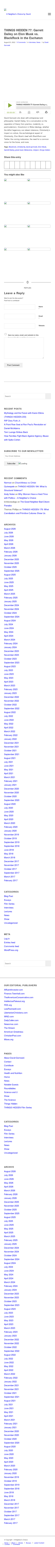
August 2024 (10, 620)
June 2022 (9, 719)
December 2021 (11, 742)
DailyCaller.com (11, 1020)
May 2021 (8, 769)
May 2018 (8, 853)
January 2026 (10, 555)
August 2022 (10, 712)
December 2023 (11, 650)
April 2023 (8, 681)
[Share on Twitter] (12, 165)
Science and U (11, 1092)
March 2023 (9, 685)
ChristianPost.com (12, 1035)
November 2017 (11, 865)
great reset (19, 150)
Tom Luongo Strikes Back (16, 431)
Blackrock (12, 147)
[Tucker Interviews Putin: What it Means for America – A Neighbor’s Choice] (39, 259)
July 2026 (8, 532)
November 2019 (11, 834)
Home (7, 1076)
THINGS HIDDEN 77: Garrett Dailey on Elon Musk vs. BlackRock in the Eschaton (23, 34)
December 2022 (11, 696)
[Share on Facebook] (6, 165)
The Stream (9, 1027)
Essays (7, 899)
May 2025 (8, 586)
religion (36, 150)
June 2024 (9, 628)
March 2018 (9, 857)
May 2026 (8, 540)
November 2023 (11, 654)
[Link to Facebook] (36, 1540)
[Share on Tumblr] (32, 165)
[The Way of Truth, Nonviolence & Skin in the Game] (15, 236)
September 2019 (11, 842)
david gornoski (31, 147)
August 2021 (10, 758)
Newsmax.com (11, 1024)
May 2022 (8, 723)
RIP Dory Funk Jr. (12, 420)
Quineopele (9, 486)
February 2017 (10, 880)
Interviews (32, 42)
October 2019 (10, 838)
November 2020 (11, 792)
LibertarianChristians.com (16, 1012)
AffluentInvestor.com (13, 989)
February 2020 (10, 826)
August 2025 (10, 574)
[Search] (43, 14)
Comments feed (11, 946)
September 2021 (11, 754)
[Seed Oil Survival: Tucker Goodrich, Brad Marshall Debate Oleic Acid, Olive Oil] (15, 190)
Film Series (9, 903)
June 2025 (9, 582)
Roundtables (10, 1088)
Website (42, 325)
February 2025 (10, 597)
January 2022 (10, 738)
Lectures (8, 911)
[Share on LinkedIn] (27, 165)
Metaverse (28, 150)
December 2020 (11, 788)
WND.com (9, 1016)
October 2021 (10, 750)
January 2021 (10, 784)
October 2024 (10, 612)
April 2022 (8, 727)
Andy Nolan (9, 493)
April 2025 (8, 589)
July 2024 (8, 624)
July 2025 (8, 578)
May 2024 (8, 631)
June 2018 (9, 849)
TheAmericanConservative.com (18, 997)
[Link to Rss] (49, 1540)
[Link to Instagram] (44, 1540)
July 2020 (8, 807)
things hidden (45, 150)
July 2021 (8, 761)
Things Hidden (10, 1103)
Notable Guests (11, 1084)
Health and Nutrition (13, 1072)
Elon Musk (42, 147)
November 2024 (11, 608)
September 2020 (11, 800)
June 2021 (9, 765)
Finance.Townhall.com (14, 993)
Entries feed (9, 942)
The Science (10, 1099)
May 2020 (8, 815)
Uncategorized (10, 922)
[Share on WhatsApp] (17, 165)
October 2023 (10, 658)
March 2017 (9, 876)
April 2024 (8, 635)
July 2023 (8, 670)
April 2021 (8, 773)
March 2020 (9, 822)
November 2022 (11, 700)
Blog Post (8, 896)
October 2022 (10, 704)
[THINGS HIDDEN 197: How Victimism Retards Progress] (15, 259)
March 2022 (9, 731)
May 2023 (8, 677)
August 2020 (10, 803)
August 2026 (10, 528)
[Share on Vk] (37, 165)
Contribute (9, 1065)
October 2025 (10, 566)
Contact (7, 1061)
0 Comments (21, 42)
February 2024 (10, 643)
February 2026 (10, 551)
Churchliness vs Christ (25, 482)
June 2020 (9, 811)
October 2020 (10, 796)
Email (41, 317)
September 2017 (11, 872)
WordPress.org (11, 949)
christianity (21, 147)
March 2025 (9, 593)
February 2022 (10, 735)
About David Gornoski (14, 1057)
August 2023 (10, 666)
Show (6, 918)
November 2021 (11, 746)
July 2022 (8, 715)
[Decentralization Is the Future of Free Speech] (39, 236)
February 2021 (10, 780)
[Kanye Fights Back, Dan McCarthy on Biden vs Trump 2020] (15, 213)
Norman (8, 482)
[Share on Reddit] (43, 165)
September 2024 (11, 616)
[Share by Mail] (48, 165)
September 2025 (11, 570)
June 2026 (9, 536)
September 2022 (11, 708)
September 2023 (11, 662)
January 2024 (10, 647)
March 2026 (9, 547)
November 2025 (11, 563)
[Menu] (49, 14)
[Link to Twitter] (40, 1540)
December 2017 (11, 861)
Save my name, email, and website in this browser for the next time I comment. (23, 336)
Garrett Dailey (9, 150)
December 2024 (11, 605)
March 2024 (9, 639)
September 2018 (11, 845)
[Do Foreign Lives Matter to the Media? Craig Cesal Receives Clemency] (39, 213)
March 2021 (9, 777)
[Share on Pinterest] (22, 165)
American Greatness (13, 1031)
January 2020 (10, 830)
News (38, 42)
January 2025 (10, 601)
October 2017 (10, 868)
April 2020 (8, 819)
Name (41, 307)
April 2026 (8, 543)
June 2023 (9, 673)
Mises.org (8, 1039)
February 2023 (10, 689)
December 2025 (11, 559)
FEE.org (8, 1004)
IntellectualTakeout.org (14, 1001)
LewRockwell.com (12, 1008)
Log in (7, 938)
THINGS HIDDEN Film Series (18, 1107)
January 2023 (10, 693)
